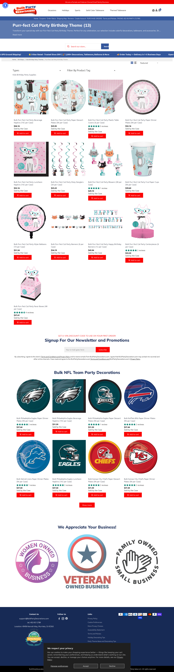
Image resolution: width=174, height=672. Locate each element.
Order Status (51, 18)
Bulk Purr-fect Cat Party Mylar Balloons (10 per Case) (30, 245)
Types (16, 70)
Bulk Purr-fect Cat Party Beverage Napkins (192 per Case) (28, 121)
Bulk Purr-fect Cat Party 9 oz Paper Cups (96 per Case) (142, 183)
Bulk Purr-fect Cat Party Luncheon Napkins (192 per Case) (28, 183)
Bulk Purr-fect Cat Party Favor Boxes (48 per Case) (30, 307)
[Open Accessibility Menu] (156, 10)
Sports (77, 10)
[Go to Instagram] (62, 619)
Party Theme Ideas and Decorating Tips (102, 641)
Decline (112, 666)
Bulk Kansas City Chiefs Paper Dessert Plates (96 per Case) (104, 480)
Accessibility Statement (96, 630)
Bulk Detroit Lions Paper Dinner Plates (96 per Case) (33, 480)
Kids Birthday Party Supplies (24, 74)
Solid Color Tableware (95, 10)
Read (15, 34)
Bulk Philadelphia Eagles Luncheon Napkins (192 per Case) (66, 480)
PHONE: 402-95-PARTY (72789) (128, 18)
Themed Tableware (118, 10)
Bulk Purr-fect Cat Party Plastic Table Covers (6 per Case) (103, 121)
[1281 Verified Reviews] (34, 646)
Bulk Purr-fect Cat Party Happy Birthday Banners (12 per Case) (104, 245)
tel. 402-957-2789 (34, 622)
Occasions (52, 10)
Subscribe (103, 349)
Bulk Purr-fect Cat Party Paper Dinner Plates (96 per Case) (141, 121)
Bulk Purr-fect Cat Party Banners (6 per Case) (67, 245)
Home (36, 18)
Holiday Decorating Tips (96, 637)
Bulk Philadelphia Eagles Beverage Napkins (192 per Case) (66, 419)
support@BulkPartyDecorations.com (34, 618)
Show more (87, 505)
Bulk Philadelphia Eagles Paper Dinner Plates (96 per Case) (32, 419)
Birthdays (21, 59)
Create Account (80, 18)
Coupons (42, 18)
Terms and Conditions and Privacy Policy (55, 356)
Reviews (71, 18)
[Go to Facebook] (59, 619)
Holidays (65, 10)
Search (106, 46)
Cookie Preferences (95, 622)
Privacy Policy (135, 359)
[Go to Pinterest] (66, 619)
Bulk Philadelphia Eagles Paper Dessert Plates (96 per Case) (104, 419)
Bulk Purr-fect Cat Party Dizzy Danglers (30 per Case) (67, 183)
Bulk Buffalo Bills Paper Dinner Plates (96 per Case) (139, 419)
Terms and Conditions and (100, 359)
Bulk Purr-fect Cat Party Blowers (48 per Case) (105, 183)
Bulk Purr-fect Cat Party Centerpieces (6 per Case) (142, 245)
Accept (86, 666)
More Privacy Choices (95, 626)
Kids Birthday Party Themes (34, 59)
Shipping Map (62, 18)
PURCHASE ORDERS (94, 18)
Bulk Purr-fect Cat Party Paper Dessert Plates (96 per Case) (67, 121)
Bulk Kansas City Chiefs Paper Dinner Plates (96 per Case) (139, 480)
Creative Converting (20, 117)
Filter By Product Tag (78, 70)
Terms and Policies (109, 18)
